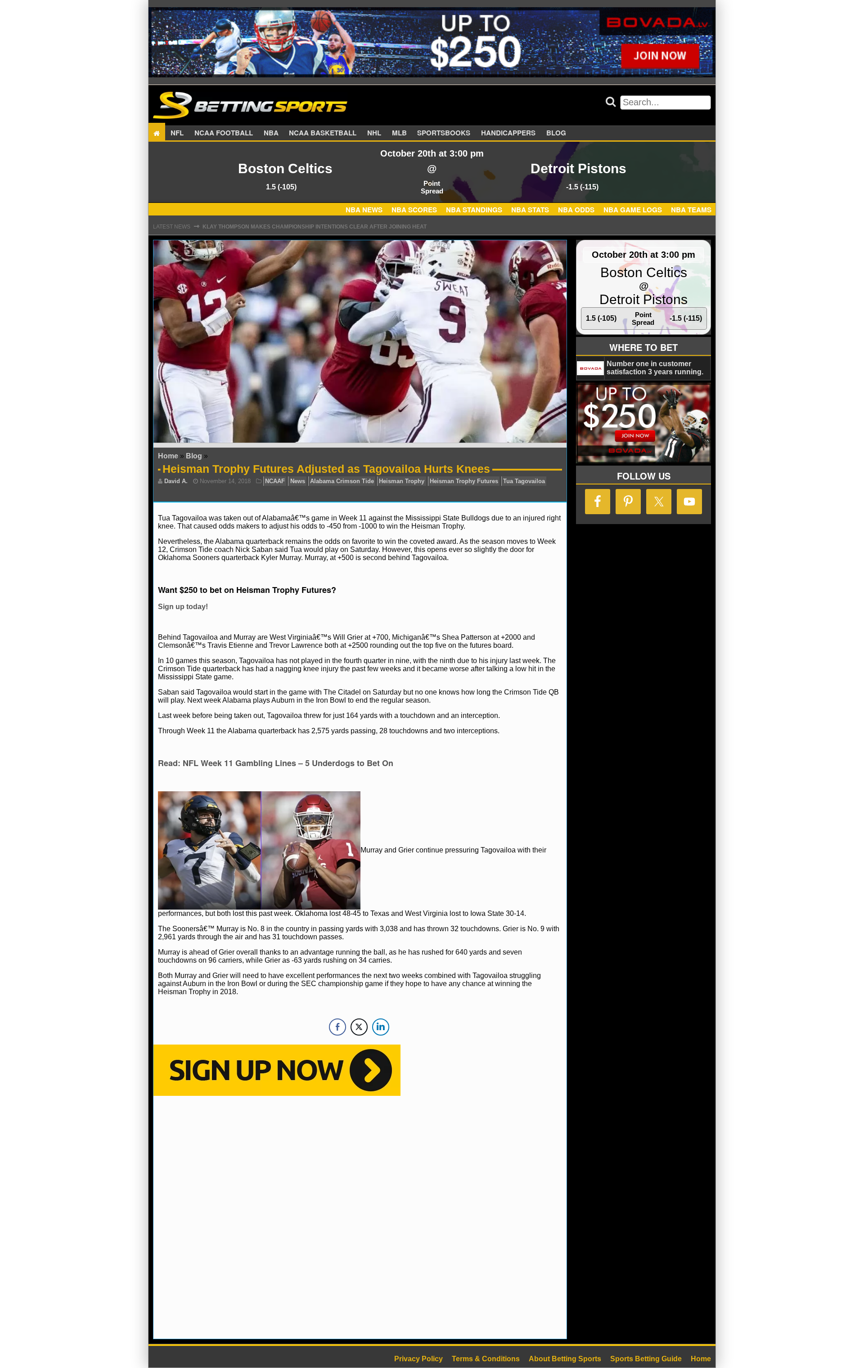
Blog (556, 133)
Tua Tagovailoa (524, 481)
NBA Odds (576, 210)
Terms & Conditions (486, 1359)
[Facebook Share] (337, 1027)
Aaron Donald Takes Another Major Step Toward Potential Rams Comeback (321, 227)
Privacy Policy (418, 1359)
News (297, 481)
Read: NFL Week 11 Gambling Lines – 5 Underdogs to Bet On (275, 763)
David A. (176, 481)
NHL (374, 133)
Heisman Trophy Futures (464, 481)
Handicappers (508, 133)
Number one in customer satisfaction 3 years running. (655, 368)
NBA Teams (691, 210)
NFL (177, 133)
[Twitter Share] (359, 1027)
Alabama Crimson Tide (342, 481)
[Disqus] (360, 1216)
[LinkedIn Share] (380, 1027)
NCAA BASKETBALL (322, 133)
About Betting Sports (565, 1359)
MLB (399, 133)
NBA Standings (474, 210)
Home (168, 456)
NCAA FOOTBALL (223, 133)
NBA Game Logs (632, 210)
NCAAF (275, 481)
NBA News (364, 210)
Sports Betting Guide (646, 1359)
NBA (271, 133)
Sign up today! (183, 606)
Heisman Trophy (401, 481)
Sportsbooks (443, 133)
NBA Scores (414, 210)
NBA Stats (530, 210)
